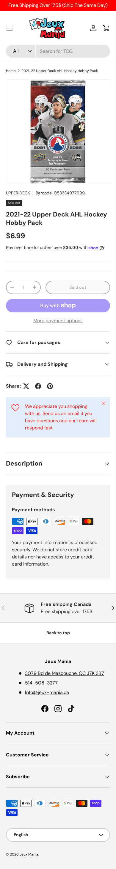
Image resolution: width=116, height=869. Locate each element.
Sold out (77, 287)
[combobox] (58, 51)
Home (11, 71)
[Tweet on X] (26, 386)
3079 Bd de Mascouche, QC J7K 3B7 (64, 673)
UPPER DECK (18, 193)
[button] (106, 28)
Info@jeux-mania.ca (47, 692)
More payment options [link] (58, 320)
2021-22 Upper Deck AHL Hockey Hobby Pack (59, 71)
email (74, 413)
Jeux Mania (29, 854)
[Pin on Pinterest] (50, 386)
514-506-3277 (41, 683)
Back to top (58, 632)
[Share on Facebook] (38, 386)
